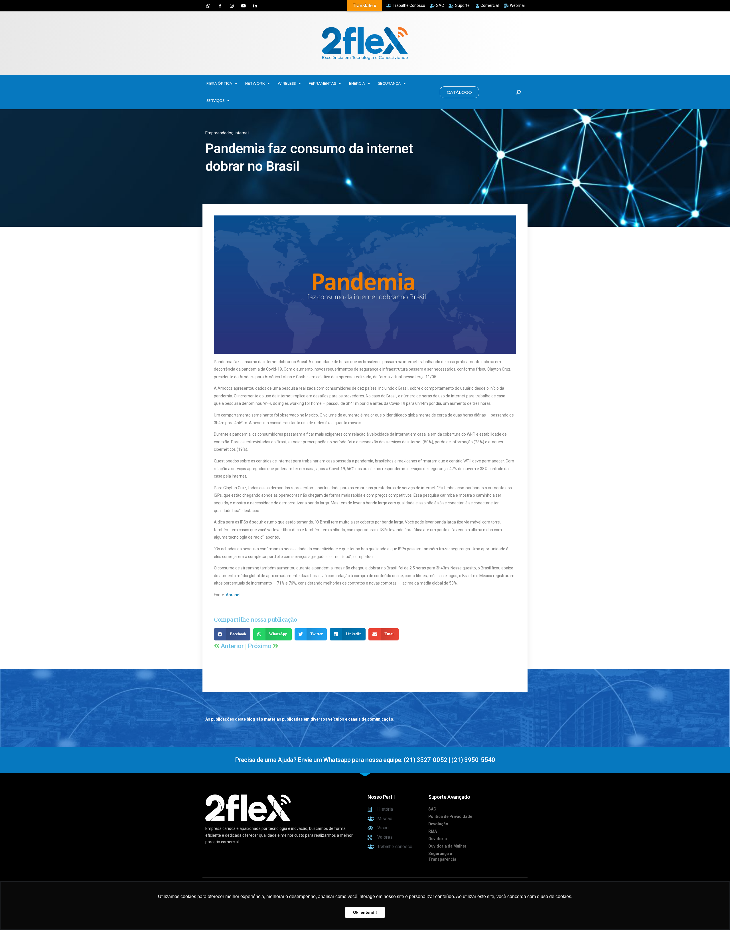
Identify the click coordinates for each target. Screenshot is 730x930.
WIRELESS (287, 83)
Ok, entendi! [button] (365, 912)
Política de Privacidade (450, 816)
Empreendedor (218, 133)
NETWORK (255, 83)
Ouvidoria (437, 838)
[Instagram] (231, 5)
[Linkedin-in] (255, 5)
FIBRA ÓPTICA (219, 83)
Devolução (438, 824)
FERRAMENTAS (322, 83)
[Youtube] (243, 5)
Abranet (233, 595)
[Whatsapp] (208, 5)
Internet (241, 133)
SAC (432, 809)
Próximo (260, 646)
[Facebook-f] (220, 5)
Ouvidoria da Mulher (447, 846)
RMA (432, 831)
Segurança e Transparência (442, 856)
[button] (459, 92)
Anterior (233, 646)
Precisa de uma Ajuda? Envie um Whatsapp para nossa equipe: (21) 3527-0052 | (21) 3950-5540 (365, 759)
